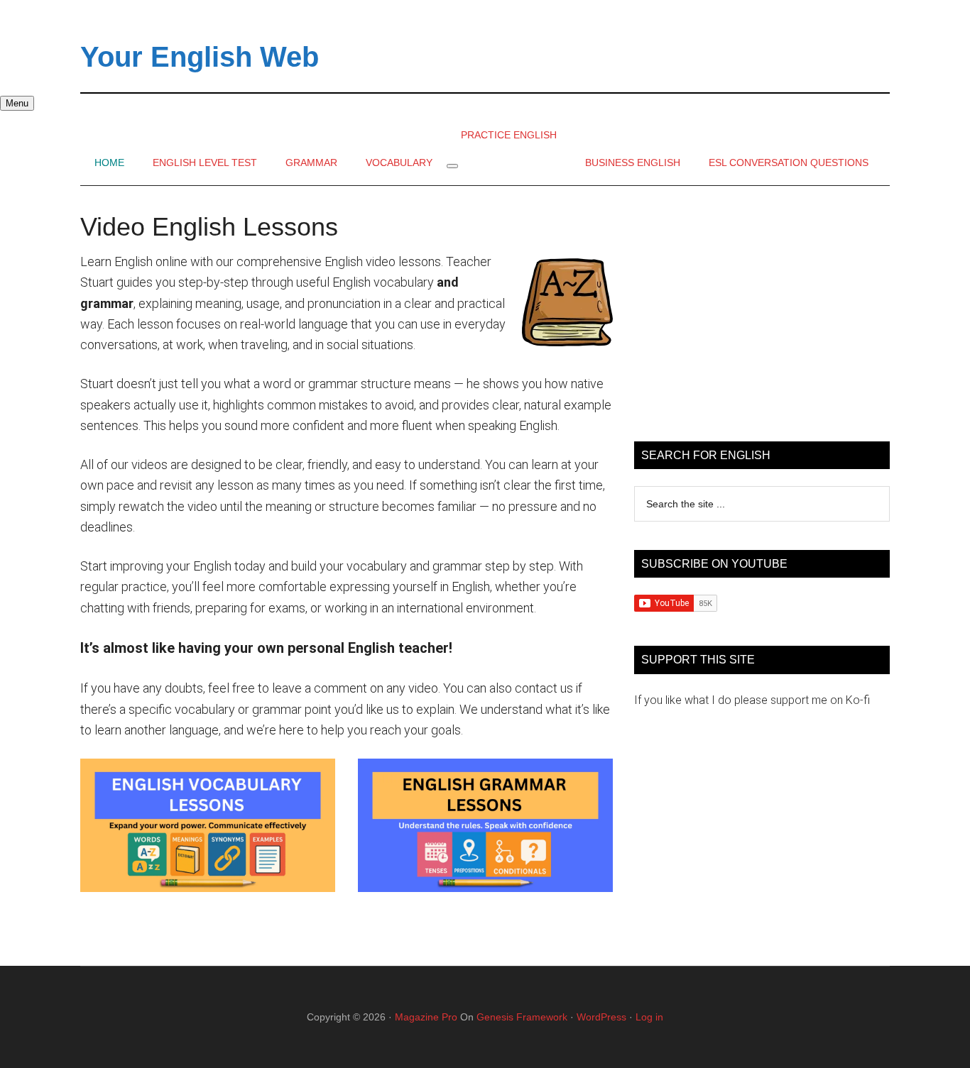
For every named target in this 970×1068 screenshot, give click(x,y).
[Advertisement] (762, 313)
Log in (649, 1017)
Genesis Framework (521, 1017)
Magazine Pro (426, 1017)
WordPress (601, 1017)
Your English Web (199, 56)
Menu (17, 103)
